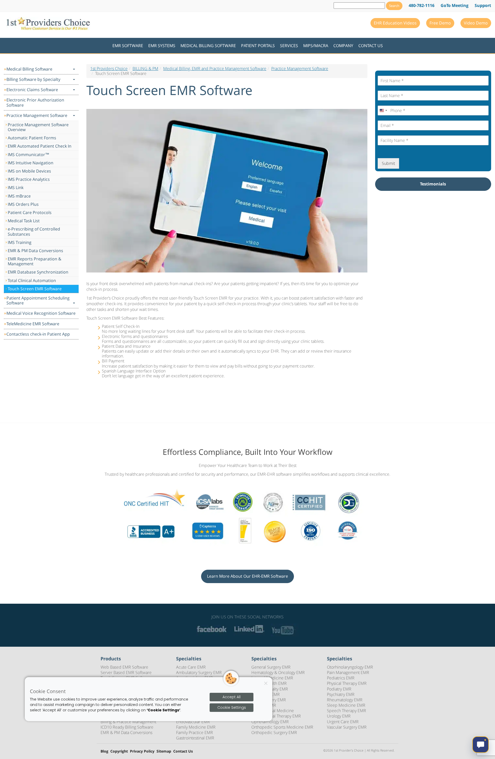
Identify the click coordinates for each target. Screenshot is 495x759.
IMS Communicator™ (28, 154)
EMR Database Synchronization (38, 272)
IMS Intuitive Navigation (30, 163)
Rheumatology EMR (344, 700)
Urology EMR (339, 716)
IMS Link (15, 187)
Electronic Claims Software (32, 89)
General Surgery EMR (271, 667)
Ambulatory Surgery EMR (199, 672)
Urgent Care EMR (343, 721)
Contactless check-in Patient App (38, 334)
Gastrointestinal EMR (195, 738)
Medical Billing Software (208, 45)
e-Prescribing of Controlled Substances (34, 231)
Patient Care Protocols (30, 212)
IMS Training (19, 242)
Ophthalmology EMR (270, 721)
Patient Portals (258, 45)
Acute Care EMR (191, 667)
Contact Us (370, 45)
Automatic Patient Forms (32, 138)
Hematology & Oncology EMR (278, 672)
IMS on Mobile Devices (29, 171)
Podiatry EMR (339, 689)
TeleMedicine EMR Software (32, 324)
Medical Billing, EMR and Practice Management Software (214, 68)
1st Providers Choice (109, 68)
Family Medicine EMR (196, 727)
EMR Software (127, 45)
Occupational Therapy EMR (276, 716)
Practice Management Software (36, 115)
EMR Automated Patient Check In (39, 146)
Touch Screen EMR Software (35, 289)
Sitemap (163, 751)
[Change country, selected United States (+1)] (383, 110)
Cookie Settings (231, 707)
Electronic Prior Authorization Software (35, 102)
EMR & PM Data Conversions (35, 250)
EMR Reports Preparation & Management (34, 261)
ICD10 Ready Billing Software (127, 727)
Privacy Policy (142, 751)
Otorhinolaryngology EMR (350, 667)
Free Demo (440, 23)
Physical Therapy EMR (347, 683)
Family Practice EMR (194, 732)
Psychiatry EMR (340, 694)
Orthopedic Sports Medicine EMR (282, 727)
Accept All (231, 697)
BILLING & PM (145, 68)
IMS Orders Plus (23, 204)
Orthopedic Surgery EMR (274, 732)
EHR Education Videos (395, 23)
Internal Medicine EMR (272, 678)
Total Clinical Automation (32, 280)
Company (343, 45)
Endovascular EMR (193, 721)
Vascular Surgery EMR (347, 727)
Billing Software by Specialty (33, 79)
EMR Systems (161, 45)
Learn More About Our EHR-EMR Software (247, 576)
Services (289, 45)
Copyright (119, 751)
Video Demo (476, 23)
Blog (104, 751)
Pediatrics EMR (340, 678)
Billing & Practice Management (128, 721)
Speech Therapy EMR (346, 710)
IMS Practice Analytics (29, 179)
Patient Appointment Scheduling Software (38, 300)
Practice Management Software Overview (38, 127)
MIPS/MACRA (315, 45)
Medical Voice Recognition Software (41, 313)
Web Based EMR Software (124, 667)
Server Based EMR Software (126, 672)
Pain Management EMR (348, 672)
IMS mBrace (19, 196)
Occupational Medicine (272, 710)
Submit (388, 163)
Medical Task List (24, 221)
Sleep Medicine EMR (346, 705)
